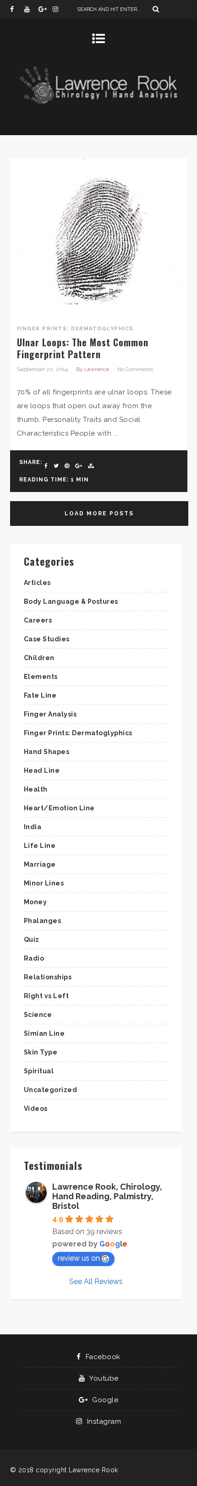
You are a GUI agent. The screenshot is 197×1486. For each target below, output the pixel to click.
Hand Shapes (47, 751)
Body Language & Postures (71, 601)
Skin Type (41, 1052)
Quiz (31, 939)
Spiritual (39, 1071)
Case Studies (47, 639)
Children (39, 657)
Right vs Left (46, 996)
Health (36, 789)
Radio (34, 958)
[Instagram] (59, 9)
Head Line (42, 770)
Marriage (40, 864)
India (33, 826)
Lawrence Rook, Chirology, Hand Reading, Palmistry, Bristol (107, 1196)
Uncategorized (50, 1089)
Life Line (40, 845)
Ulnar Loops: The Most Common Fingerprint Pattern (82, 348)
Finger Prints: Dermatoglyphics (75, 329)
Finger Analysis (50, 714)
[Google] (45, 9)
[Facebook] (17, 9)
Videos (36, 1108)
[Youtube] (31, 9)
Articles (37, 582)
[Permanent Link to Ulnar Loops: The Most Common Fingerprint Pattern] (98, 315)
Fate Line (40, 695)
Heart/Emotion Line (59, 808)
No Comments (135, 369)
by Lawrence (92, 369)
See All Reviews (96, 1281)
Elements (41, 676)
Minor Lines (44, 883)
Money (35, 902)
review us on (79, 1258)
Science (38, 1014)
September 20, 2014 (42, 369)
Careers (38, 620)
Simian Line (44, 1033)
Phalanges (42, 920)
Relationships (48, 977)
